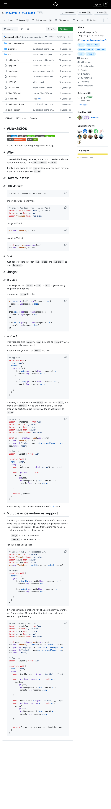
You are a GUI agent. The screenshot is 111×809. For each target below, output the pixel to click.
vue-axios (28, 12)
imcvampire (12, 12)
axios (53, 506)
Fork (86, 13)
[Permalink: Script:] (5, 256)
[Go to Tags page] (28, 29)
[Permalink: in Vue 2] (5, 280)
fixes (35, 99)
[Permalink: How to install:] (5, 178)
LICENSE (12, 82)
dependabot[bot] (13, 37)
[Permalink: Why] (5, 152)
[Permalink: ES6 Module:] (5, 186)
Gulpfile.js (12, 76)
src (9, 54)
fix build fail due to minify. (44, 76)
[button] (66, 193)
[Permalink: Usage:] (5, 272)
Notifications (69, 13)
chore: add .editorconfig (43, 60)
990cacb (52, 37)
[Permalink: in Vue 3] (5, 336)
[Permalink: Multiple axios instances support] (5, 513)
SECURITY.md (14, 93)
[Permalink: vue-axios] (5, 128)
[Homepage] (55, 4)
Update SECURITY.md (43, 93)
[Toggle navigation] (5, 4)
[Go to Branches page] (22, 29)
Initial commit (38, 82)
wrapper (90, 54)
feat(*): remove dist (41, 65)
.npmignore (13, 71)
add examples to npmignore (45, 71)
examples (12, 49)
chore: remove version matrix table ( (49, 87)
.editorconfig (13, 60)
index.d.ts (12, 99)
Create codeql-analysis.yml (45, 43)
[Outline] (69, 118)
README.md (13, 87)
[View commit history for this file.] (69, 37)
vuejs (81, 54)
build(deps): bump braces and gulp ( (38, 37)
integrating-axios (86, 49)
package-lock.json (16, 104)
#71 (39, 99)
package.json (14, 110)
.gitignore (12, 65)
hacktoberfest (93, 45)
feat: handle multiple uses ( (45, 54)
